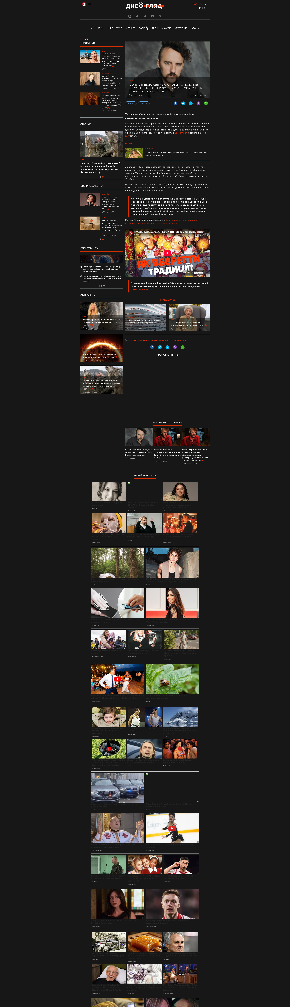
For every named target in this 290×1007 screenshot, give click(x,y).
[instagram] (129, 16)
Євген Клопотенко (140, 340)
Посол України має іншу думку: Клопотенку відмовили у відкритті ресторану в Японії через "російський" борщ (195, 455)
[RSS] (160, 16)
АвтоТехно (181, 28)
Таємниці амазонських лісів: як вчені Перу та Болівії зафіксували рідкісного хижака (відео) (102, 273)
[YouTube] (153, 16)
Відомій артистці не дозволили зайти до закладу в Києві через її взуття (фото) (102, 317)
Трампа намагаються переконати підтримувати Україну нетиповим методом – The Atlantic (111, 223)
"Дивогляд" (181, 133)
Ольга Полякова (160, 340)
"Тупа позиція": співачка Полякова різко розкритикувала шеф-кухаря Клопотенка (176, 153)
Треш (155, 28)
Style (119, 28)
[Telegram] (145, 16)
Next (198, 28)
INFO (193, 28)
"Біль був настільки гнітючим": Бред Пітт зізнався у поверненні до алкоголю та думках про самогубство (112, 201)
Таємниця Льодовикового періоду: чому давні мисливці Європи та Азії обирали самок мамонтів (101, 264)
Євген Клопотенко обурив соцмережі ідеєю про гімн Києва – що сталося (138, 452)
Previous (91, 28)
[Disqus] (167, 390)
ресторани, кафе (178, 340)
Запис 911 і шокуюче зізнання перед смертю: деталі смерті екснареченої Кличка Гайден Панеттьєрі (112, 80)
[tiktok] (137, 16)
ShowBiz (166, 28)
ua (195, 4)
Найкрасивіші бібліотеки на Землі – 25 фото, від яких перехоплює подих (145, 322)
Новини (100, 28)
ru (200, 4)
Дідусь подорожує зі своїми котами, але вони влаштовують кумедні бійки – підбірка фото (99, 166)
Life (110, 28)
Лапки (142, 28)
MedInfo (130, 28)
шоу (127, 136)
